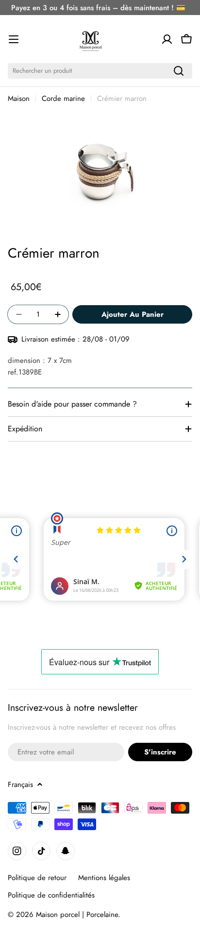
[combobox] (100, 71)
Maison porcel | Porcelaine (77, 914)
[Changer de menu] (13, 39)
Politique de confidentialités (51, 895)
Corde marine (63, 98)
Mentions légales (104, 877)
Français (20, 784)
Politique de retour (37, 877)
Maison (19, 98)
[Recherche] (178, 71)
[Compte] (167, 39)
